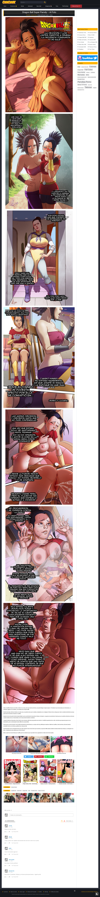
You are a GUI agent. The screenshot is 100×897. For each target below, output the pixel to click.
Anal (79, 67)
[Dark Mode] (97, 894)
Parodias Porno (34, 790)
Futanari (87, 72)
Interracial (30, 6)
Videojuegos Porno (81, 89)
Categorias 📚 (48, 6)
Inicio (5, 6)
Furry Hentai (81, 72)
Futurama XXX (92, 39)
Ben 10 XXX (91, 35)
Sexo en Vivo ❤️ (76, 6)
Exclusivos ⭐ (13, 6)
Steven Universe (80, 87)
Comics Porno (34, 15)
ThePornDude (65, 6)
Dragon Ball (25, 790)
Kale (29, 790)
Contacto (6, 891)
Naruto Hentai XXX (92, 77)
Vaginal (94, 87)
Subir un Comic (14, 891)
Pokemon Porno (93, 47)
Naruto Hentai (92, 44)
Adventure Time (82, 32)
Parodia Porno (81, 79)
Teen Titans (91, 49)
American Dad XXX (93, 32)
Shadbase (81, 49)
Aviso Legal (22, 891)
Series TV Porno (41, 790)
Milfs (87, 75)
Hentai (22, 6)
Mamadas (81, 75)
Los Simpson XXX (93, 42)
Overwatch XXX (82, 47)
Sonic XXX (90, 84)
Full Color (89, 69)
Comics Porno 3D (84, 66)
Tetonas (88, 87)
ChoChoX (28, 15)
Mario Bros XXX (82, 44)
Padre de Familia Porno (84, 39)
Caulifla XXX (13, 790)
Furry (57, 6)
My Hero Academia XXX (82, 77)
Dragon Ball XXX (82, 37)
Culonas (92, 66)
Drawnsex (91, 37)
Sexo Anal (39, 6)
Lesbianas (93, 72)
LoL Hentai (81, 42)
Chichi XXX (19, 790)
